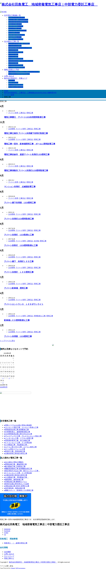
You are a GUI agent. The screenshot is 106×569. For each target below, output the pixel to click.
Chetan (13, 568)
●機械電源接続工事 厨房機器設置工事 (18, 468)
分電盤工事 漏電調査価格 (18, 20)
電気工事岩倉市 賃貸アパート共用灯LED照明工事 (27, 154)
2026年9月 (3, 387)
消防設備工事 (13, 63)
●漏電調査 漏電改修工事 (13, 479)
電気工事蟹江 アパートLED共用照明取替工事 (25, 117)
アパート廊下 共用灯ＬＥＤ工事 (19, 261)
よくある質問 (13, 83)
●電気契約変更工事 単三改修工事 (17, 440)
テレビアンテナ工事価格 (17, 30)
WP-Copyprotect (20, 568)
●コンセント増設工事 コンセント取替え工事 (21, 427)
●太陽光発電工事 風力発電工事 (15, 453)
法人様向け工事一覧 (11, 41)
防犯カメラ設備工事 (15, 59)
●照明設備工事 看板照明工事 (15, 464)
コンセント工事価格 (15, 26)
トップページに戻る (7, 341)
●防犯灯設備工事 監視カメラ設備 (16, 484)
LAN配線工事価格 (15, 24)
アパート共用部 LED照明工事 (18, 336)
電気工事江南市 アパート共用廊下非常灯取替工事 (26, 133)
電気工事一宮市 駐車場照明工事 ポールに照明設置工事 (29, 144)
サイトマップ (9, 556)
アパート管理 (13, 113)
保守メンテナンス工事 (16, 67)
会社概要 (11, 80)
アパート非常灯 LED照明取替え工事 (21, 245)
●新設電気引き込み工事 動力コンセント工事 (22, 471)
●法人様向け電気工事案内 (13, 462)
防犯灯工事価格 (14, 33)
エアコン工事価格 (15, 37)
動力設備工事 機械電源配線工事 (20, 48)
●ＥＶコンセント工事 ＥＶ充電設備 (18, 442)
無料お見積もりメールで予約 (19, 74)
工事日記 (22, 113)
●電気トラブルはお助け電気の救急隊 (18, 425)
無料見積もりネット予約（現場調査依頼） (24, 72)
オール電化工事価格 (15, 39)
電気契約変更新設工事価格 (18, 22)
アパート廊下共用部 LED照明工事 (20, 203)
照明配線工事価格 (15, 28)
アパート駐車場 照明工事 (16, 288)
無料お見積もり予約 (11, 69)
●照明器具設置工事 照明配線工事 (16, 429)
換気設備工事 (13, 54)
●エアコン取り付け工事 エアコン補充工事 (20, 447)
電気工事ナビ (9, 558)
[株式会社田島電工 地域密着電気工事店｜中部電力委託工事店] (49, 4)
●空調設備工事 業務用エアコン (15, 482)
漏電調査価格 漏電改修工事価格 (20, 61)
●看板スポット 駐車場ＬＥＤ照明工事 (18, 490)
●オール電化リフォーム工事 (14, 449)
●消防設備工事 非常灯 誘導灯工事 (16, 486)
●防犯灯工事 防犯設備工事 (14, 451)
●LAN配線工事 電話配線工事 (16, 445)
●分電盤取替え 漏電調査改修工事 (17, 432)
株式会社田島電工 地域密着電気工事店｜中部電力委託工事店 (33, 562)
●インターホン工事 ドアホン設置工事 (18, 438)
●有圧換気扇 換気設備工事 (14, 488)
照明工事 (29, 113)
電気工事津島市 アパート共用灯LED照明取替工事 (26, 170)
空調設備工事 (13, 56)
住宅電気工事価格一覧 (12, 15)
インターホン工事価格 (16, 35)
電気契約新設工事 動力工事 (19, 43)
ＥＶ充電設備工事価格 (16, 17)
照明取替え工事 (40, 316)
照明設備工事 (13, 50)
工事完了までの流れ (15, 85)
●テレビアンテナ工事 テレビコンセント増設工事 (23, 436)
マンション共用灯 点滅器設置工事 (20, 186)
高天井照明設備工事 (15, 52)
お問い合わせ (9, 76)
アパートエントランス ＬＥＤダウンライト (23, 304)
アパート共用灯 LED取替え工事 (19, 235)
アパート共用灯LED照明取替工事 (19, 219)
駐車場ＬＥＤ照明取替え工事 (17, 320)
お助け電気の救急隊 (15, 87)
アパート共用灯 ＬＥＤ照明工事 (19, 272)
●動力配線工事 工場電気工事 (14, 466)
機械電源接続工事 (15, 46)
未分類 (36, 241)
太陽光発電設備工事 (15, 65)
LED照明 (11, 129)
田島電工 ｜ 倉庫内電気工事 (15, 543)
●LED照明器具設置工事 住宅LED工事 (18, 434)
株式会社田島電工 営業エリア (15, 78)
